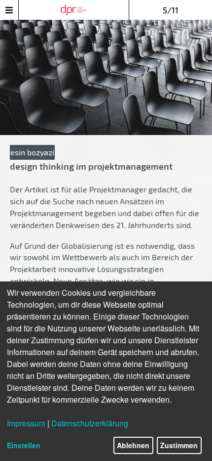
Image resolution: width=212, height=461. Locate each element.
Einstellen (23, 445)
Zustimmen (179, 445)
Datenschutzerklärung (89, 423)
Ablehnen (133, 445)
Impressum (26, 423)
